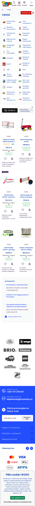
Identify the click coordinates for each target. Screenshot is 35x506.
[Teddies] (25, 367)
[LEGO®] (25, 358)
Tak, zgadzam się (17, 498)
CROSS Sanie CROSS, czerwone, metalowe (8, 196)
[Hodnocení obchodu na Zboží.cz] (28, 13)
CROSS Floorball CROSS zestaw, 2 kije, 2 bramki (9, 141)
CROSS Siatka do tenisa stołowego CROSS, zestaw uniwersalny (26, 196)
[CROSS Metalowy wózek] (26, 125)
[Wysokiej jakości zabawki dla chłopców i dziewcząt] (2, 9)
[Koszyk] (24, 3)
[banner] (7, 4)
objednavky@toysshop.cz (19, 399)
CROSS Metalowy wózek (26, 141)
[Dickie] (10, 358)
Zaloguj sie (27, 418)
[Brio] (10, 350)
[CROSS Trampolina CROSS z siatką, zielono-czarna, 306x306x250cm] (26, 233)
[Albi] (10, 342)
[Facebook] (27, 448)
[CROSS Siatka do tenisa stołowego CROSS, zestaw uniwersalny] (26, 180)
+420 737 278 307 (15, 391)
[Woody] (17, 375)
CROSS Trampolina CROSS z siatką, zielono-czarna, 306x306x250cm (26, 249)
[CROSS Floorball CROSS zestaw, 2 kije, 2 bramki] (8, 125)
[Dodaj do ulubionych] (5, 158)
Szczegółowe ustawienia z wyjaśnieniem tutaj (17, 502)
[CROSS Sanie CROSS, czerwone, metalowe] (8, 180)
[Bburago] (25, 342)
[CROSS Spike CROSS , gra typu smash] (8, 233)
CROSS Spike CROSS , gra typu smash (9, 249)
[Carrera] (25, 350)
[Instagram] (31, 448)
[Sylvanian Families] (10, 367)
